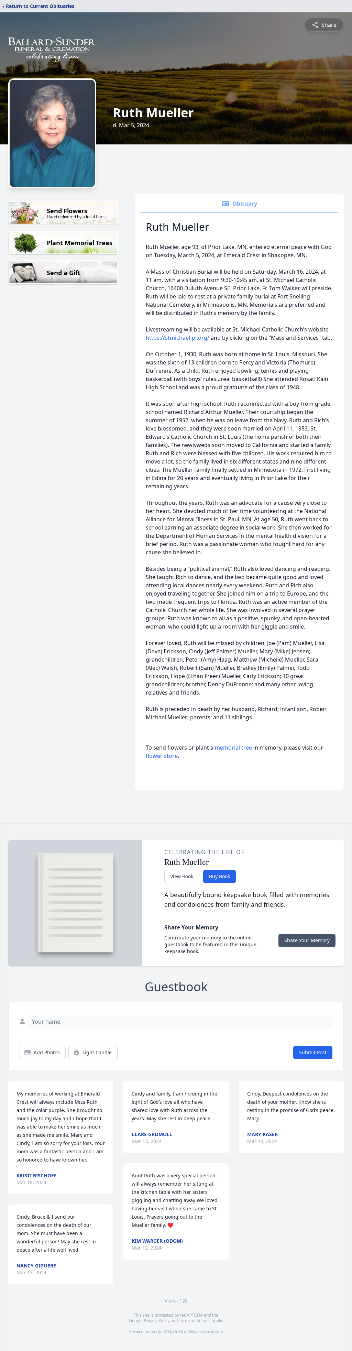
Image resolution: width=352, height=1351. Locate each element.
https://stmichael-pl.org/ (178, 337)
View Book (181, 876)
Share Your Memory (307, 940)
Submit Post (313, 1052)
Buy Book (219, 876)
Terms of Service (195, 1320)
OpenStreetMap (183, 1331)
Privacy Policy (156, 1320)
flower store (162, 756)
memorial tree (233, 747)
